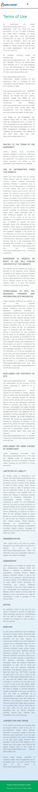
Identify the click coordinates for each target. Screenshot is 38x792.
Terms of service (18, 788)
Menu (31, 4)
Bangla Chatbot (25, 785)
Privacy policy (10, 788)
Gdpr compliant (28, 788)
